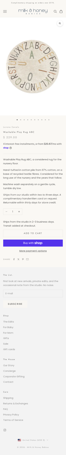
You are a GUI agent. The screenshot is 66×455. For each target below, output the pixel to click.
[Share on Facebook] (14, 259)
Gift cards (9, 349)
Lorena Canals (11, 127)
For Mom (8, 332)
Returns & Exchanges (15, 403)
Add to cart (33, 233)
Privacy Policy (11, 414)
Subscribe (15, 304)
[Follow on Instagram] (4, 430)
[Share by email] (27, 259)
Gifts (6, 338)
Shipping (8, 398)
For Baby (8, 327)
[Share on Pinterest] (23, 259)
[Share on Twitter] (18, 259)
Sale (5, 343)
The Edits (8, 321)
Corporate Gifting (14, 376)
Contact (8, 382)
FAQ (5, 409)
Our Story (8, 365)
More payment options (33, 250)
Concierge (9, 371)
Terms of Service (13, 420)
